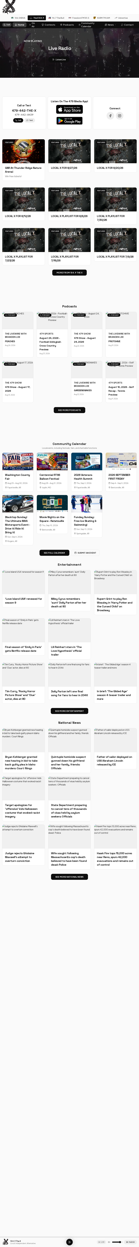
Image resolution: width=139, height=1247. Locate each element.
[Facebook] (110, 116)
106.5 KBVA (20, 18)
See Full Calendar (54, 553)
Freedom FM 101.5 (80, 18)
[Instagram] (119, 116)
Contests (50, 24)
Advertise (123, 18)
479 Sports (46, 333)
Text (31, 120)
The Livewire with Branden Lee (16, 335)
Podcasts (68, 24)
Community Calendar (87, 25)
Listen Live (61, 59)
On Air (33, 25)
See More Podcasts (69, 410)
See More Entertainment (69, 711)
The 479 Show (82, 333)
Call (19, 120)
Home (21, 24)
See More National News (69, 877)
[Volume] (109, 1242)
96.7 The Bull (58, 18)
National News (69, 723)
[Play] (69, 1242)
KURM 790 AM (103, 18)
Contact (129, 24)
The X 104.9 (38, 18)
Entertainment (69, 564)
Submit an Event (87, 553)
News (111, 24)
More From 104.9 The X (70, 272)
